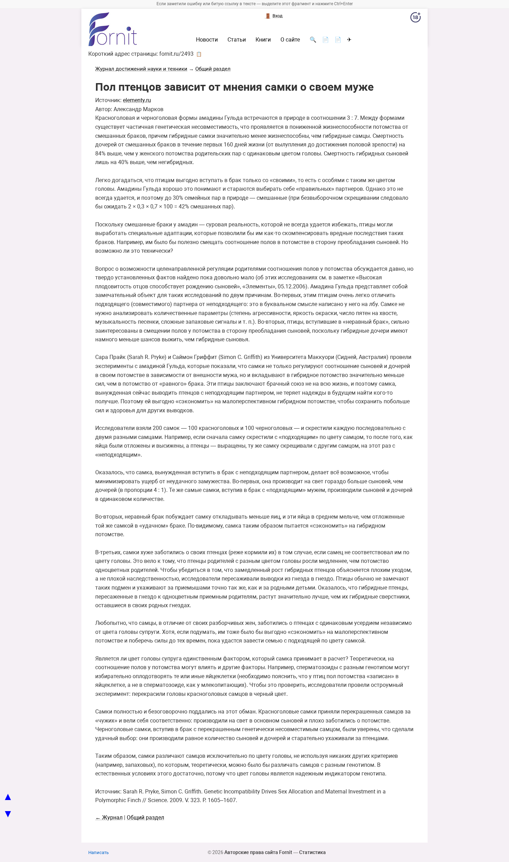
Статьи (236, 40)
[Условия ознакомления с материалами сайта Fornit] (415, 18)
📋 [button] (199, 54)
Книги (263, 40)
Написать (98, 852)
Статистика (312, 852)
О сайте (290, 40)
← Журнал (109, 817)
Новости (207, 40)
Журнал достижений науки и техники (141, 69)
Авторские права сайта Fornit (258, 852)
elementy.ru (137, 100)
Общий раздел (213, 69)
